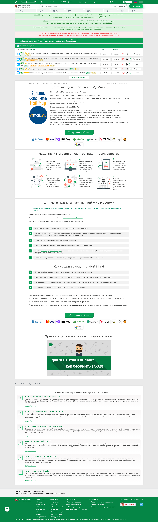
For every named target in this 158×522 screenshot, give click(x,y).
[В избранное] (123, 54)
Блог (37, 84)
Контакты (41, 504)
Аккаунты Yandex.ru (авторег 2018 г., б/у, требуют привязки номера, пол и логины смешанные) (60, 54)
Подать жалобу (56, 514)
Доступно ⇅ (115, 49)
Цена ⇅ (103, 49)
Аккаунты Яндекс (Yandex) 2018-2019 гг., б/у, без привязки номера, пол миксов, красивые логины (60, 59)
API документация (74, 507)
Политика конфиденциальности (103, 507)
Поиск (137, 6)
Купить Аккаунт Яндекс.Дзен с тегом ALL (44, 411)
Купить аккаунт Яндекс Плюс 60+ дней (43, 426)
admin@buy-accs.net (28, 2)
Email (18, 384)
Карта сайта (41, 517)
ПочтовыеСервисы (28, 384)
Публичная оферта (98, 504)
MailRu (39, 384)
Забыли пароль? (56, 507)
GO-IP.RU (37, 15)
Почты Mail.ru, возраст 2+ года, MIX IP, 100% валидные (50, 69)
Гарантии (41, 509)
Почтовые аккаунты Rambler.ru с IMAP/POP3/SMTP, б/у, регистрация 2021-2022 (59, 73)
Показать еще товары (78, 77)
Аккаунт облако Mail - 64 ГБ (38, 441)
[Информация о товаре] (130, 54)
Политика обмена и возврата (102, 502)
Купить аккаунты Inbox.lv (37, 471)
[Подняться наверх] (7, 509)
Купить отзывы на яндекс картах (40, 456)
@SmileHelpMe (58, 35)
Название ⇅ (32, 49)
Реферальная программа (77, 509)
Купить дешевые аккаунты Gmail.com (43, 396)
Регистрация (116, 2)
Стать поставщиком (74, 502)
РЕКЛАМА (103, 16)
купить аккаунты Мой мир (73, 218)
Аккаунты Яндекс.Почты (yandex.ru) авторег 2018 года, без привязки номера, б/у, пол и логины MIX (59, 64)
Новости (40, 507)
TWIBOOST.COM (38, 27)
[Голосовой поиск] (115, 6)
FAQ (39, 514)
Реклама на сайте (74, 504)
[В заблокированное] (127, 54)
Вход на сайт (55, 502)
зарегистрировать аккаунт (51, 251)
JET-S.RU (45, 21)
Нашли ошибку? (56, 512)
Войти (129, 2)
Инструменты (55, 517)
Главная (31, 84)
